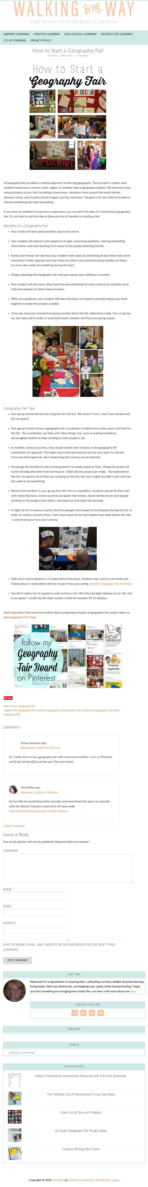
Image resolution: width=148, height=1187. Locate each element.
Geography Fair (26, 706)
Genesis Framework (81, 1180)
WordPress (103, 1180)
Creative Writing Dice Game (81, 1149)
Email (8, 906)
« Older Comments (14, 826)
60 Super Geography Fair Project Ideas (80, 1130)
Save (9, 698)
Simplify (59, 1180)
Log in (115, 1180)
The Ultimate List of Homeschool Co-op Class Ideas (81, 1094)
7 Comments (82, 56)
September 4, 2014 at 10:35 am (40, 747)
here (133, 991)
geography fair (27, 710)
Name (8, 889)
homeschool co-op (70, 710)
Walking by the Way (74, 13)
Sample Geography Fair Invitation (111, 583)
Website (9, 923)
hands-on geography (47, 710)
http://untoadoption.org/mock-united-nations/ (38, 811)
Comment (11, 851)
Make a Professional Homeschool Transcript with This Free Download (80, 1076)
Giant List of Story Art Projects (80, 1112)
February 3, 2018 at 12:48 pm (39, 792)
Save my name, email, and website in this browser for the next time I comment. (59, 947)
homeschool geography (95, 710)
